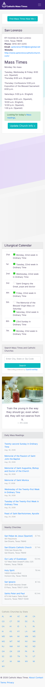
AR (26, 616)
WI (34, 661)
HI (11, 626)
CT (11, 621)
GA (3, 626)
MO (3, 641)
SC (3, 656)
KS (11, 631)
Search (22, 365)
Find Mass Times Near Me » (23, 18)
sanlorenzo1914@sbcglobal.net (25, 47)
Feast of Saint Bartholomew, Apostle (21, 513)
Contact (39, 677)
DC (26, 621)
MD (3, 636)
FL (34, 621)
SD (11, 656)
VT (3, 661)
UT (34, 656)
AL (3, 616)
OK (11, 651)
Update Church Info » (22, 125)
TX (26, 656)
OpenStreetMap (32, 369)
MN (26, 636)
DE (18, 621)
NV (26, 641)
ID (18, 626)
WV (26, 661)
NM (11, 646)
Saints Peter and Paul (14, 593)
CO (3, 621)
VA (11, 661)
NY (18, 646)
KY (18, 631)
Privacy (10, 682)
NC (26, 646)
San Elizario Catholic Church (18, 547)
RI (33, 651)
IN (34, 626)
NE (18, 641)
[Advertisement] (22, 158)
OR (18, 651)
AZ (18, 616)
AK (11, 616)
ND (34, 646)
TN (18, 656)
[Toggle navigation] (39, 4)
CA (34, 616)
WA (18, 661)
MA (11, 636)
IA (3, 631)
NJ (3, 646)
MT (11, 641)
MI (18, 636)
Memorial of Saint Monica (16, 480)
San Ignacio (10, 582)
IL (25, 626)
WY (3, 666)
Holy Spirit (9, 570)
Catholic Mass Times (16, 6)
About (32, 677)
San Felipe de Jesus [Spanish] (18, 536)
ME (34, 631)
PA (26, 651)
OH (3, 651)
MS (34, 636)
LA (26, 631)
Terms (3, 682)
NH (34, 641)
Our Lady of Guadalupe (15, 559)
